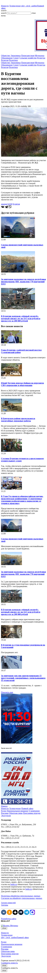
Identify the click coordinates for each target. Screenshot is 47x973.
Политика (13, 60)
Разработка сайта (8, 919)
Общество (5, 55)
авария (4, 204)
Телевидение (15, 6)
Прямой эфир (27, 808)
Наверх (4, 806)
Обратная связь (15, 813)
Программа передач (31, 813)
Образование (7, 58)
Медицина (39, 55)
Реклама (4, 813)
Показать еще (7, 692)
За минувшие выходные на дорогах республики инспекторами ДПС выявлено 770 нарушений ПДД (23, 281)
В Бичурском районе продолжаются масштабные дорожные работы (18, 419)
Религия (4, 60)
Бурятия (16, 204)
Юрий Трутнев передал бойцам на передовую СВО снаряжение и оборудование (22, 384)
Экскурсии (6, 815)
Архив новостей (8, 903)
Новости (5, 6)
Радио (3, 811)
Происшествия (27, 55)
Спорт (16, 58)
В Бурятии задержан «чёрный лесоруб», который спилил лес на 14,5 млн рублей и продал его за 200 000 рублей (20, 318)
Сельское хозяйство (28, 58)
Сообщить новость (9, 963)
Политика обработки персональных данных (20, 896)
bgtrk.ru (13, 884)
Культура (41, 58)
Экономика (16, 55)
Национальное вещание (17, 811)
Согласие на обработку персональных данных (21, 898)
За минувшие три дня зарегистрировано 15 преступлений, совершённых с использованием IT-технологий (23, 678)
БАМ (10, 204)
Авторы (4, 905)
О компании (34, 811)
